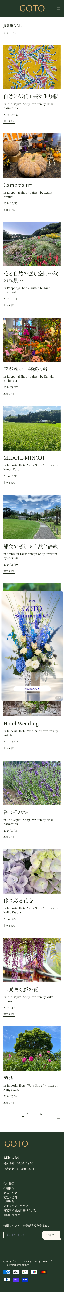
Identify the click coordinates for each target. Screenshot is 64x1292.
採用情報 (8, 1188)
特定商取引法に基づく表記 (19, 1210)
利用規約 (8, 1201)
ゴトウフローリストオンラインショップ (32, 1261)
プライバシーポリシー (17, 1206)
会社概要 (8, 1184)
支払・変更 (10, 1193)
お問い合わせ (11, 1215)
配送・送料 (10, 1197)
